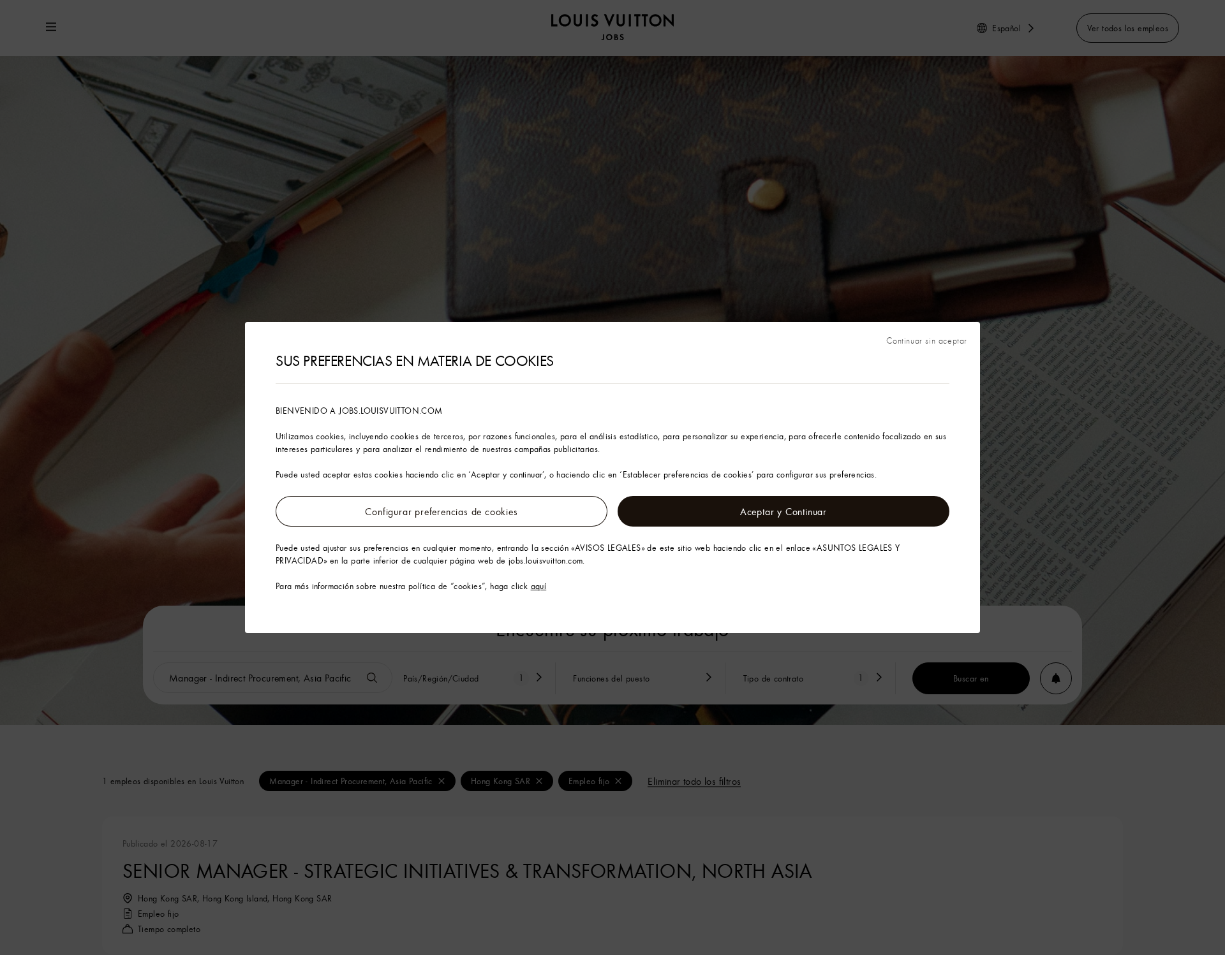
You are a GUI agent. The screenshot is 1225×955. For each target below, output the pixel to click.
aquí (539, 586)
